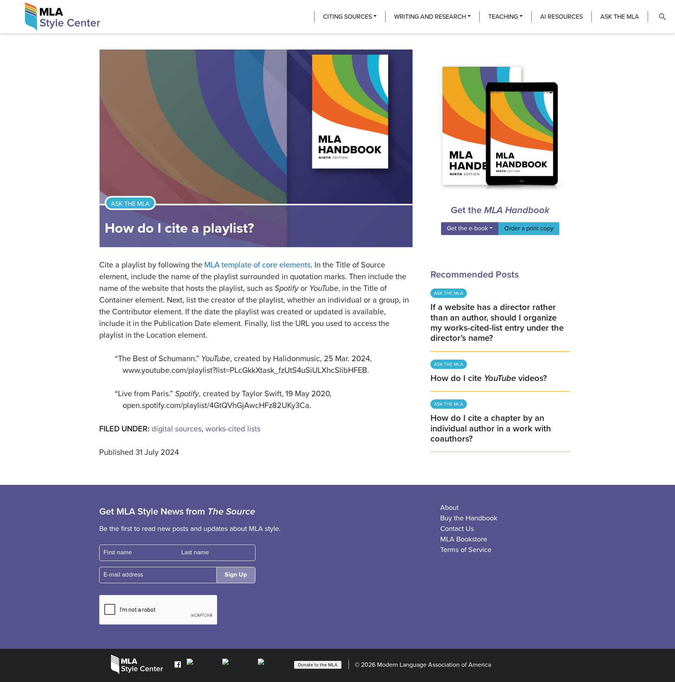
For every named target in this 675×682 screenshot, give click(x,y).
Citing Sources (347, 17)
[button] (662, 16)
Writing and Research (430, 17)
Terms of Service (465, 549)
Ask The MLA (619, 17)
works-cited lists (233, 429)
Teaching (503, 17)
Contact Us (457, 528)
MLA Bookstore (463, 539)
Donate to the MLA (318, 665)
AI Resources (561, 17)
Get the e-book (467, 228)
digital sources (177, 429)
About (449, 507)
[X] (238, 664)
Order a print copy (529, 228)
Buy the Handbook (468, 518)
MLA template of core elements (257, 265)
